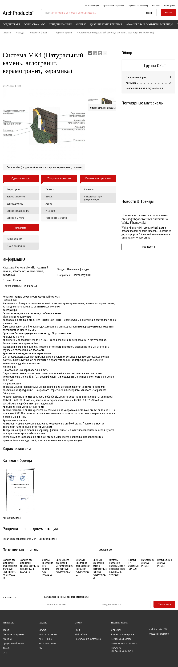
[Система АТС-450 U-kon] (162, 122)
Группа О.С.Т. (30, 285)
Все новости (148, 246)
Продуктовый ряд (136, 77)
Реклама (156, 5)
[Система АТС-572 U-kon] (134, 150)
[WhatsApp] (95, 53)
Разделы (43, 622)
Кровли (6, 629)
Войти (168, 12)
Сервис (78, 622)
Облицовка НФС (34, 24)
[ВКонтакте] (90, 53)
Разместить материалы (123, 634)
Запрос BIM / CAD (16, 217)
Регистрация (169, 5)
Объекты (43, 629)
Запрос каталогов (16, 196)
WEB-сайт (50, 210)
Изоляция (8, 638)
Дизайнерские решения (106, 24)
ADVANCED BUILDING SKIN (142, 24)
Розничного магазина (56, 217)
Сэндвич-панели (60, 24)
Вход (77, 629)
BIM (40, 647)
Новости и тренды (48, 634)
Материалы (8, 622)
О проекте (116, 629)
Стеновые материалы (13, 634)
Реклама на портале (121, 638)
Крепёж (81, 24)
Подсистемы (11, 24)
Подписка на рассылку (138, 5)
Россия (17, 280)
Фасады (20, 32)
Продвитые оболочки (13, 643)
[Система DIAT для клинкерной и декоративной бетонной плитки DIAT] (134, 122)
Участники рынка (47, 643)
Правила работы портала (124, 643)
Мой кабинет (81, 634)
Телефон (50, 189)
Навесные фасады (39, 32)
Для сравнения (14, 238)
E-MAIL (49, 196)
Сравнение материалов (113, 5)
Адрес (49, 203)
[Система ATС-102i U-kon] (134, 179)
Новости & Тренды (160, 24)
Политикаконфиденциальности (122, 649)
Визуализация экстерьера (88, 638)
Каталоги (89, 189)
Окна (5, 652)
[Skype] (100, 53)
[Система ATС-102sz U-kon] (162, 179)
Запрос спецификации (18, 210)
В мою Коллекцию (16, 246)
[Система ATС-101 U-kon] (162, 150)
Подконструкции (63, 32)
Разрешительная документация (144, 88)
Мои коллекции (92, 5)
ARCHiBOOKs (45, 638)
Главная (7, 32)
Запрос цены (13, 189)
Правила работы (119, 622)
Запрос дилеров (15, 203)
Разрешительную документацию (93, 198)
